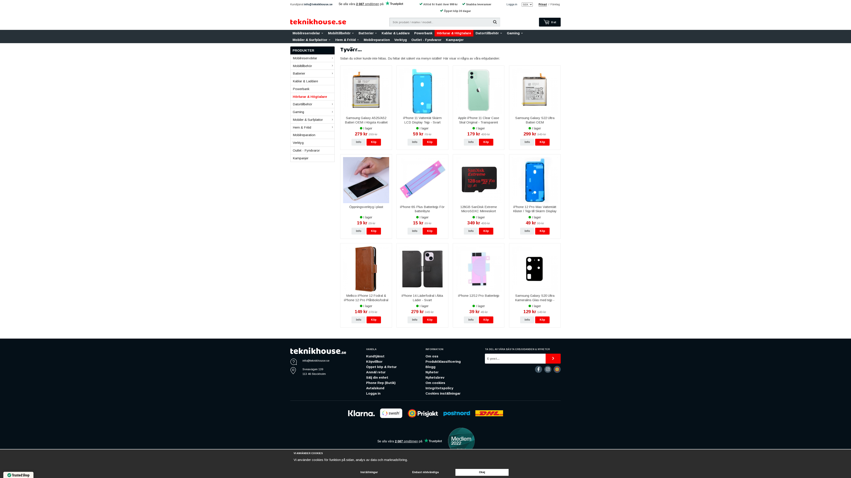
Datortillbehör (487, 33)
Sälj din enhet (377, 377)
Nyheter (432, 372)
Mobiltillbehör (339, 33)
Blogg (430, 367)
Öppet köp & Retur (381, 367)
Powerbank (423, 33)
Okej (482, 472)
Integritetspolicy (439, 388)
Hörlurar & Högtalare (454, 33)
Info (358, 142)
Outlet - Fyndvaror (426, 40)
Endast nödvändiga (425, 472)
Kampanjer (455, 40)
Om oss (432, 356)
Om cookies (435, 383)
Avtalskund (375, 388)
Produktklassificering (443, 361)
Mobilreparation (377, 40)
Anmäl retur (376, 372)
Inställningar (369, 472)
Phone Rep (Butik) (381, 383)
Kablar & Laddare (396, 33)
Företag (555, 4)
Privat (543, 4)
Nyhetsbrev (435, 377)
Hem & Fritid (345, 40)
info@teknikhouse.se (318, 4)
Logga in (512, 4)
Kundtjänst (375, 356)
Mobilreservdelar (306, 33)
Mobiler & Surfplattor (310, 40)
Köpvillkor (374, 361)
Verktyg (400, 40)
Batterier (366, 33)
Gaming (513, 33)
